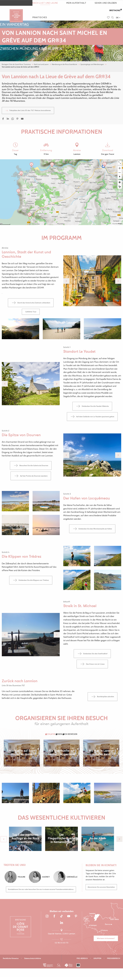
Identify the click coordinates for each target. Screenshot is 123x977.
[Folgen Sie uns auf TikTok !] (61, 916)
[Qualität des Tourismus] (59, 965)
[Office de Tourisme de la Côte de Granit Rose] (16, 13)
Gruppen (97, 958)
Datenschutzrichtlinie (32, 958)
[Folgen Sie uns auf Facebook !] (54, 916)
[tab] (50, 734)
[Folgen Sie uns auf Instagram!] (47, 916)
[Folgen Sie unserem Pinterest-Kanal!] (76, 916)
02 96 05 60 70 (61, 943)
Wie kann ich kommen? (106, 938)
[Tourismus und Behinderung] (78, 965)
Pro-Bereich (82, 958)
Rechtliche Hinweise (10, 958)
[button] (112, 17)
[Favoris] (108, 18)
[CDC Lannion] (48, 965)
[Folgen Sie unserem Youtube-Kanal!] (68, 916)
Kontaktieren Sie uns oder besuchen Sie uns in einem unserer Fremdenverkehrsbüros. (41, 889)
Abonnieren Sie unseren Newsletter (101, 887)
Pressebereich (113, 958)
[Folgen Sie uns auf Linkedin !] (61, 923)
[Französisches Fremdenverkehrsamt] (69, 965)
